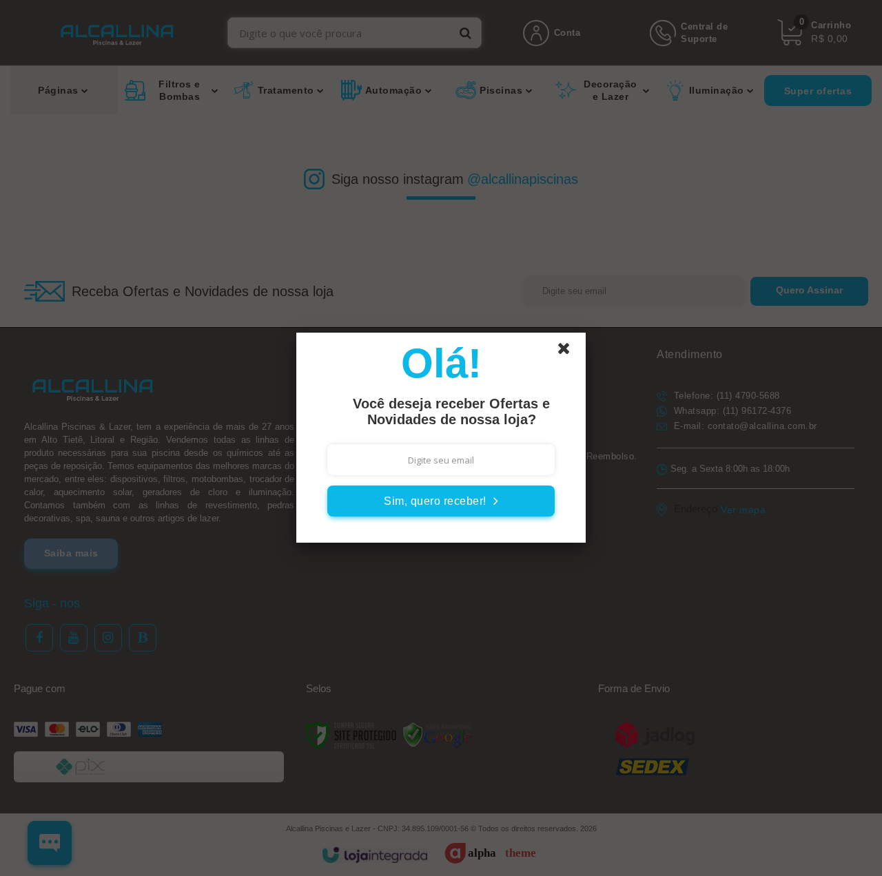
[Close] (569, 352)
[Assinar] (441, 501)
